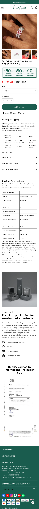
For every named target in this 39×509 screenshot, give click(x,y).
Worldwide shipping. (19, 2)
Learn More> (7, 152)
